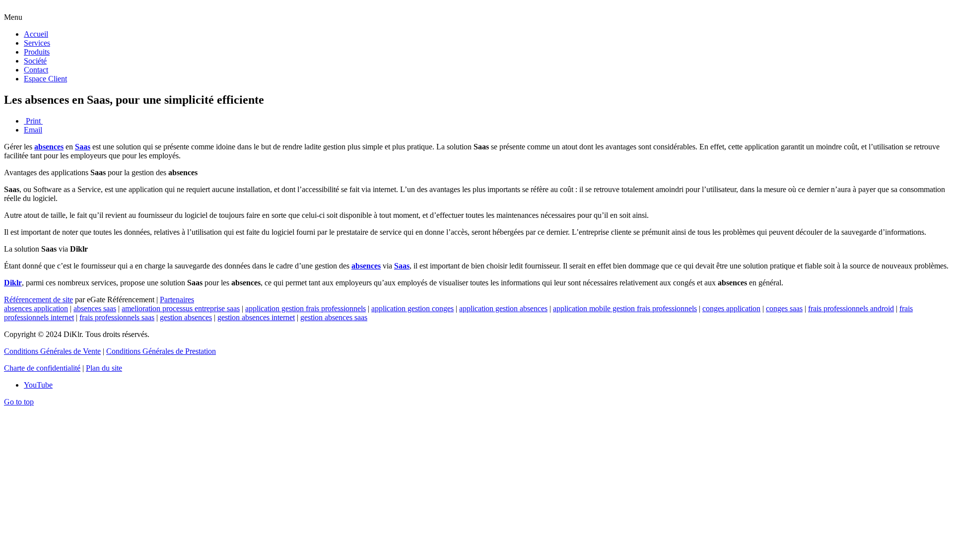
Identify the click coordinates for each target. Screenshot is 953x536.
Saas (82, 146)
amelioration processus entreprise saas (181, 308)
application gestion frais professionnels (305, 308)
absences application (36, 308)
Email (33, 130)
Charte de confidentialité (42, 368)
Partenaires (177, 299)
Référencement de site (38, 299)
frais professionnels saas (116, 317)
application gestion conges (412, 308)
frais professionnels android (851, 308)
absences (49, 146)
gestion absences (186, 317)
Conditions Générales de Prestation (161, 351)
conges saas (784, 308)
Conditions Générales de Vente (52, 351)
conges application (731, 308)
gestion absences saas (333, 317)
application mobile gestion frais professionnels (625, 308)
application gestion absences (503, 308)
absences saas (94, 308)
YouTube (38, 385)
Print (33, 121)
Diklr (13, 282)
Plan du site (104, 368)
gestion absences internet (256, 317)
